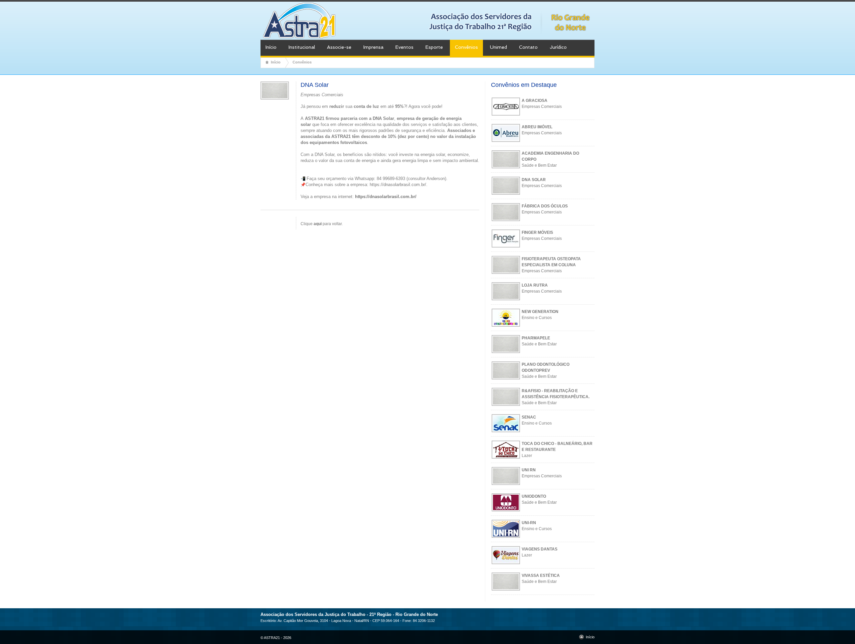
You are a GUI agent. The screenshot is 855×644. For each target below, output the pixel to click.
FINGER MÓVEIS (537, 232)
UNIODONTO (534, 496)
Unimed (498, 47)
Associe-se (339, 47)
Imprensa (373, 47)
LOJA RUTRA (535, 285)
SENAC (529, 417)
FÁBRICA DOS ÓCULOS (545, 206)
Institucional (302, 47)
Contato (528, 47)
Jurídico (558, 47)
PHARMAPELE (536, 338)
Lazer (527, 455)
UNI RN (529, 470)
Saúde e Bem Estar (539, 165)
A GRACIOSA (534, 100)
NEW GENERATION (540, 311)
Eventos (404, 47)
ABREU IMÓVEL (537, 127)
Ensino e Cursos (537, 317)
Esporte (434, 47)
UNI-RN (529, 522)
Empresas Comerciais (542, 106)
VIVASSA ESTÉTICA (541, 575)
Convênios (466, 47)
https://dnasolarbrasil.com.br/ (398, 184)
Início (271, 47)
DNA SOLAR (534, 179)
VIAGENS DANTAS (539, 549)
